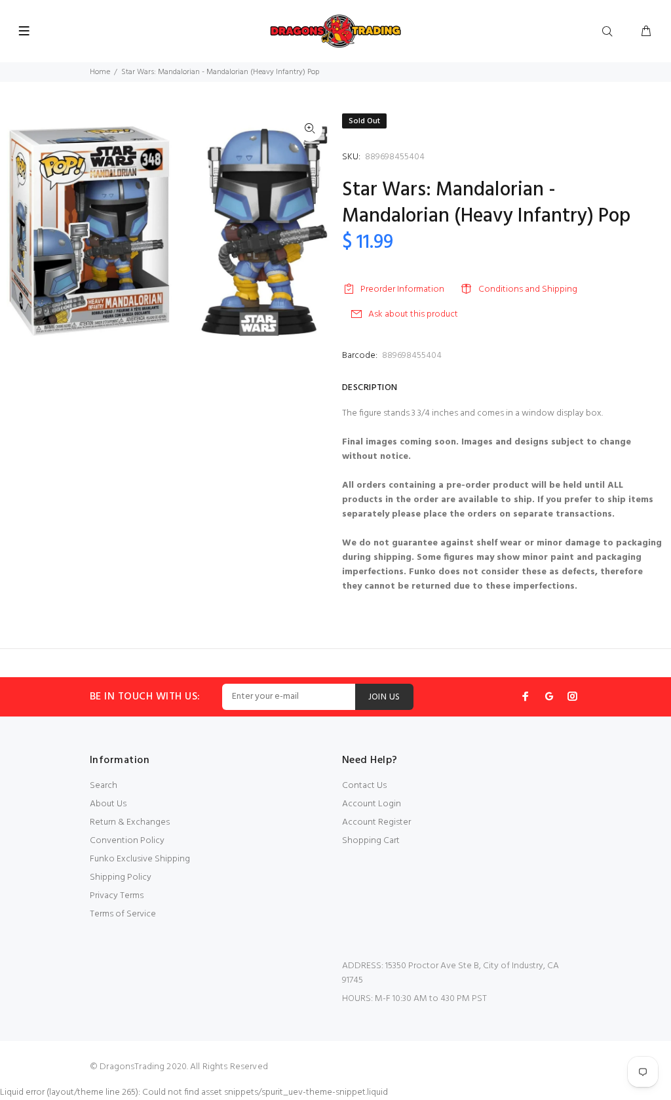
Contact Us (364, 785)
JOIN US (384, 697)
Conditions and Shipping (527, 289)
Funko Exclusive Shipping (140, 859)
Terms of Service (123, 914)
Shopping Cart (371, 840)
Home (100, 72)
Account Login (371, 804)
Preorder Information (402, 289)
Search (103, 785)
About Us (108, 804)
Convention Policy (127, 840)
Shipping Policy (120, 877)
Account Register (376, 822)
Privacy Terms (117, 895)
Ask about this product (413, 314)
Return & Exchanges (130, 822)
